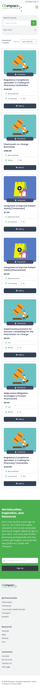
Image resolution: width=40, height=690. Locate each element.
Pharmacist (7, 602)
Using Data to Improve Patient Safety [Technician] (20, 207)
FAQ (3, 642)
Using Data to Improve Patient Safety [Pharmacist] (20, 268)
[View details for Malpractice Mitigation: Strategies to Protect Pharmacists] (20, 376)
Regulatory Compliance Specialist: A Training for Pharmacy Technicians (16, 83)
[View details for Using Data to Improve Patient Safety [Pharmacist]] (20, 250)
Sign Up (20, 568)
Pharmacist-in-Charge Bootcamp (16, 145)
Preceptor (6, 613)
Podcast (5, 631)
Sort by (16, 41)
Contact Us (7, 663)
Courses (5, 656)
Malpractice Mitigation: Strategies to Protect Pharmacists (16, 396)
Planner (5, 638)
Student (5, 616)
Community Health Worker (13, 609)
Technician (6, 606)
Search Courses (10, 18)
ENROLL (21, 106)
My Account (7, 659)
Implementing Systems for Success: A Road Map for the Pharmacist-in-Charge (18, 332)
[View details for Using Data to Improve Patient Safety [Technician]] (20, 188)
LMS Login (6, 667)
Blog (4, 634)
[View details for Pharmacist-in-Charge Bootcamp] (20, 127)
